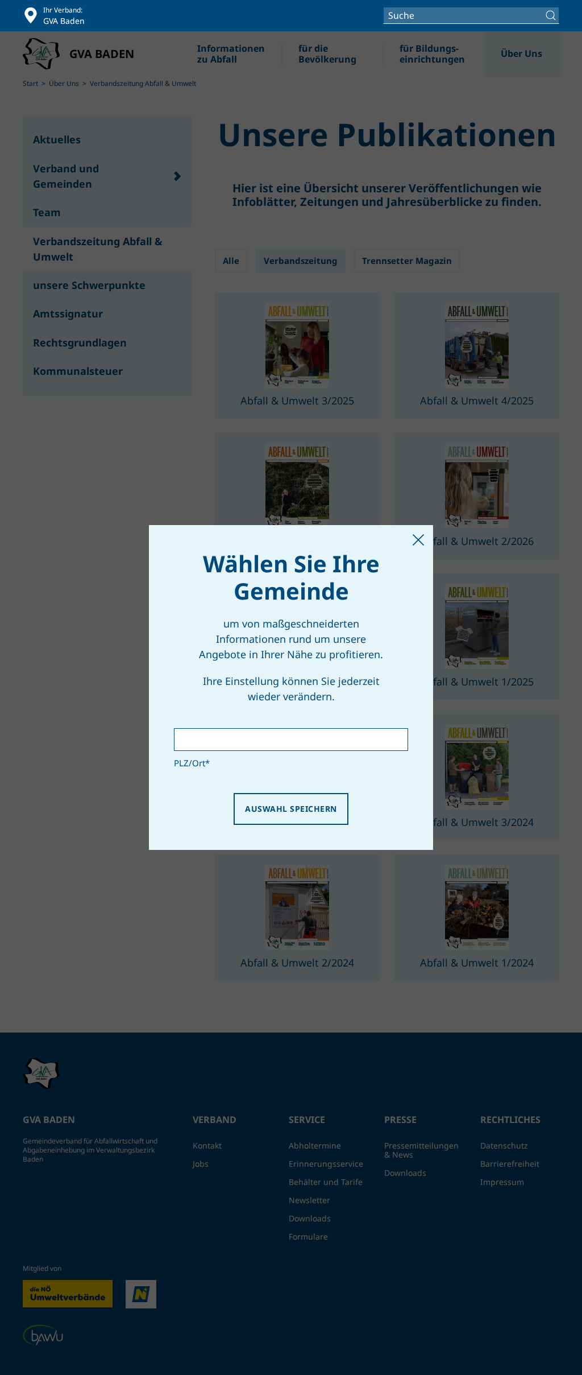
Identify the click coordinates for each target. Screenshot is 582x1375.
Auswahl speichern (290, 808)
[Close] (418, 540)
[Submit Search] (552, 15)
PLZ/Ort (192, 763)
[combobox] (471, 15)
